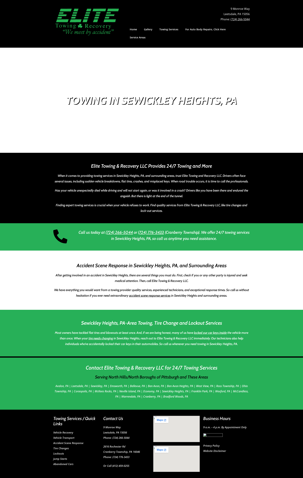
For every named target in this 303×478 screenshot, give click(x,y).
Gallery (148, 29)
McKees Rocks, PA (105, 391)
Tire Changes (61, 448)
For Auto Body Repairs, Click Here (205, 29)
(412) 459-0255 (120, 465)
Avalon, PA (61, 386)
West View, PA (204, 386)
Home (133, 29)
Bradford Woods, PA (175, 396)
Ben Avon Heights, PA (180, 386)
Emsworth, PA (118, 386)
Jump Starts (60, 458)
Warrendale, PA (130, 396)
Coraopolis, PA (83, 391)
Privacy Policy (211, 445)
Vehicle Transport (63, 437)
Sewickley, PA (99, 386)
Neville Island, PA (129, 391)
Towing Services (168, 29)
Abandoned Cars (63, 464)
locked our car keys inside (210, 333)
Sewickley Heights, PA (175, 391)
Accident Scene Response (68, 443)
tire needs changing (101, 338)
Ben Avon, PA (156, 386)
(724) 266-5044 (240, 19)
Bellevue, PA (137, 386)
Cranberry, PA (151, 396)
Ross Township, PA (227, 386)
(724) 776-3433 (151, 232)
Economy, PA (151, 391)
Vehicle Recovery (63, 432)
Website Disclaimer (214, 451)
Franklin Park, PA (201, 391)
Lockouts (58, 453)
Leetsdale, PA (79, 386)
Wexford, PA (222, 391)
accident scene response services (149, 296)
